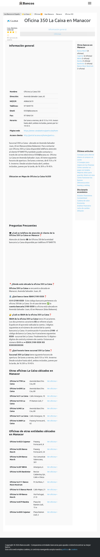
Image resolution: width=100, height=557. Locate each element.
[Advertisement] (33, 68)
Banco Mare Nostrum (85, 66)
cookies (74, 549)
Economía (81, 203)
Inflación (80, 211)
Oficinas (57, 34)
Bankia (79, 61)
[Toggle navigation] (89, 3)
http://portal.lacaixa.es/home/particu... (39, 135)
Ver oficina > (52, 381)
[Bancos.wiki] (26, 3)
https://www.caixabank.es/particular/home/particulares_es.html (50, 131)
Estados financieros (84, 195)
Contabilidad (82, 198)
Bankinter (81, 63)
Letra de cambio (83, 208)
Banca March (82, 51)
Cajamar (80, 56)
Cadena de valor (83, 201)
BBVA (79, 58)
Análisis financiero (84, 206)
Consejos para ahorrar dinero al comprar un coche (85, 157)
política (65, 549)
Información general (57, 29)
